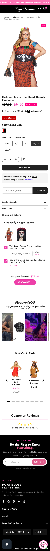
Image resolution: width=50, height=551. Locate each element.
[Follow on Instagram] (8, 501)
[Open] (7, 544)
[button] (13, 327)
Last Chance (9, 117)
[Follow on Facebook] (3, 501)
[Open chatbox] (43, 544)
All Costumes (18, 17)
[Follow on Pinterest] (14, 501)
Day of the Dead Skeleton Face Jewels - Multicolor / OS (27, 261)
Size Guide (20, 137)
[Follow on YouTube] (19, 501)
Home (6, 17)
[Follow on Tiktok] (24, 501)
